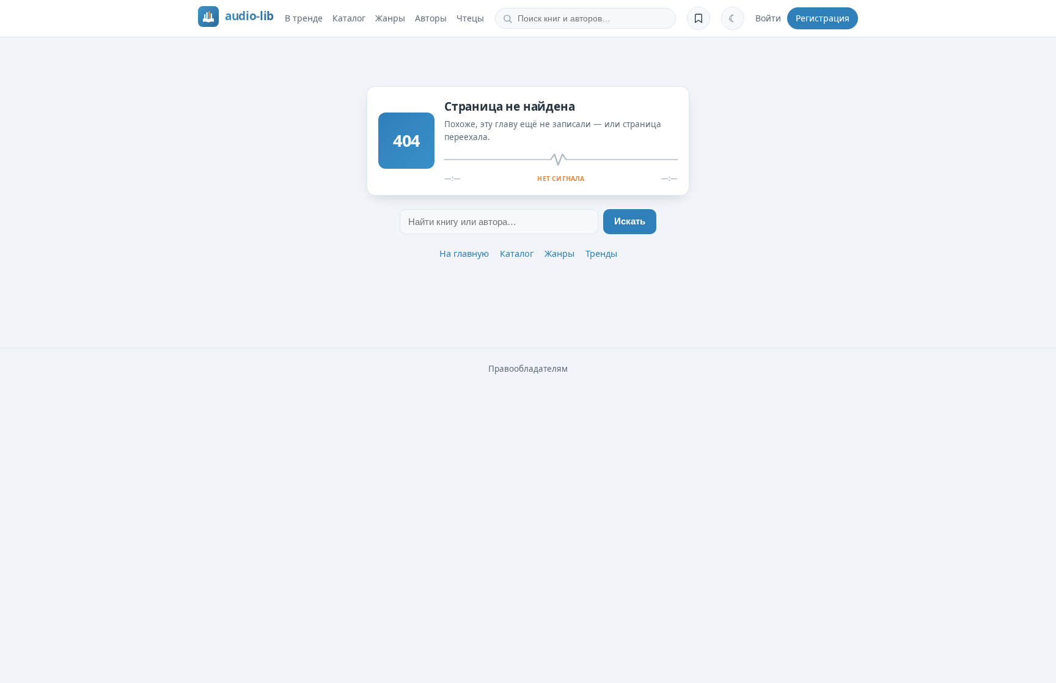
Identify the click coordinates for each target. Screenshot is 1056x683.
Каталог (348, 18)
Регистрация (822, 18)
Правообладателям (528, 368)
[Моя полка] (698, 18)
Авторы (431, 18)
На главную (464, 253)
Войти (768, 18)
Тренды (601, 253)
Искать (629, 221)
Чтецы (470, 18)
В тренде (304, 18)
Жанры (390, 18)
